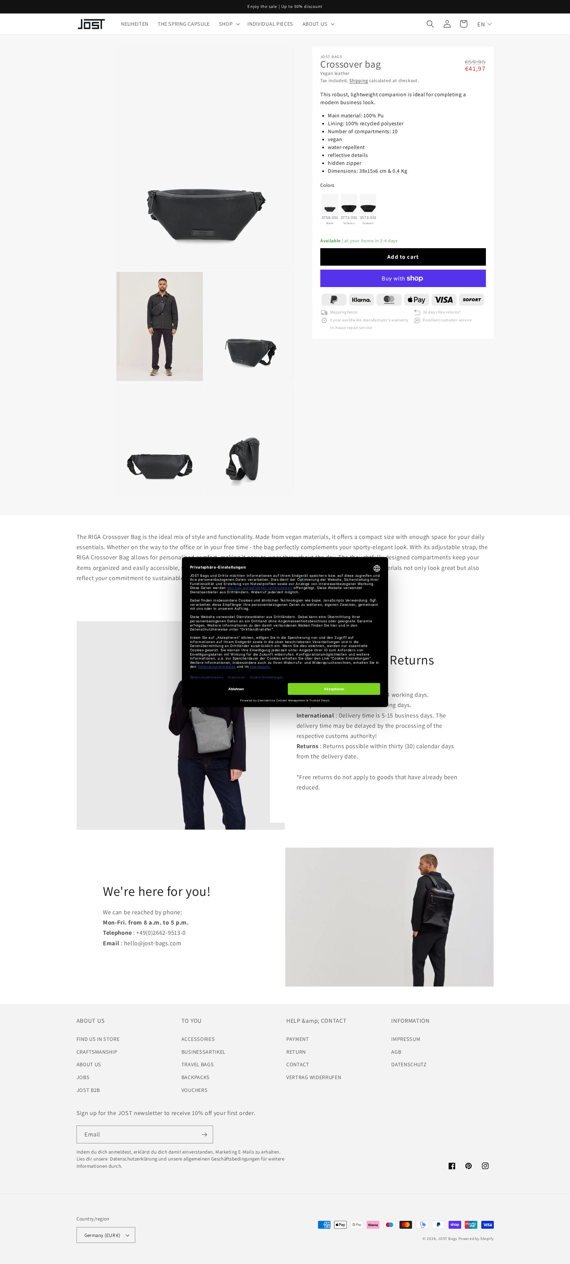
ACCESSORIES (198, 1039)
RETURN (296, 1051)
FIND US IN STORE (98, 1039)
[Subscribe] (204, 1134)
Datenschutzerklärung (133, 1159)
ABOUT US (89, 1064)
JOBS (83, 1077)
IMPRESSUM (405, 1039)
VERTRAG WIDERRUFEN (313, 1077)
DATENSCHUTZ (409, 1064)
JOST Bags (447, 1238)
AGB (396, 1051)
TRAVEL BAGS (197, 1064)
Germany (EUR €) (102, 1235)
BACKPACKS (195, 1077)
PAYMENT (297, 1039)
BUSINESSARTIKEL (203, 1051)
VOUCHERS (194, 1090)
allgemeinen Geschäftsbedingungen (221, 1159)
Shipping (358, 81)
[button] (228, 24)
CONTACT (297, 1064)
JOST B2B (88, 1090)
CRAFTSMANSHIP (97, 1051)
